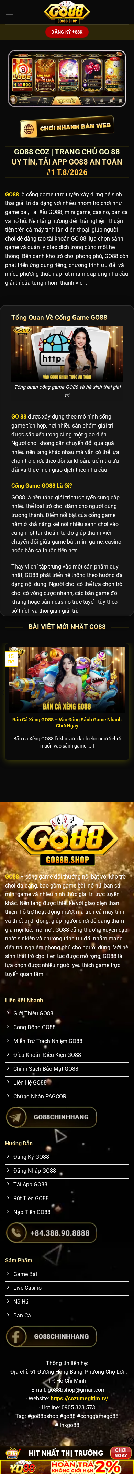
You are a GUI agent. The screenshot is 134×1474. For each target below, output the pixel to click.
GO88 (12, 876)
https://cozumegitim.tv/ (79, 1398)
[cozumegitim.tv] (67, 12)
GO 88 (18, 416)
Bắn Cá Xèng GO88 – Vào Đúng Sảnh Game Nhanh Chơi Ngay (67, 723)
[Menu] (9, 11)
